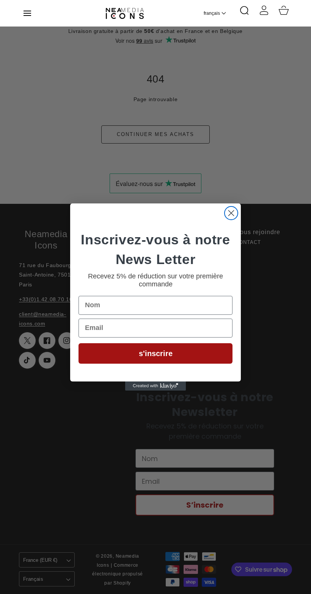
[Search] (244, 10)
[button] (27, 13)
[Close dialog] (231, 213)
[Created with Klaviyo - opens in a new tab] (155, 386)
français (212, 13)
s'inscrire (156, 353)
